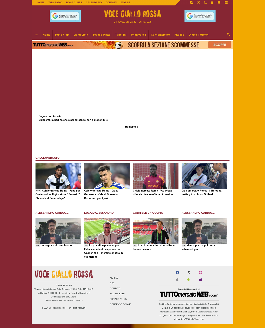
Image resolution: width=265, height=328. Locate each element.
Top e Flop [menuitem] (62, 34)
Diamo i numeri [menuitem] (199, 34)
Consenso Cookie (120, 304)
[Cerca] (228, 35)
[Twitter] (198, 2)
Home (40, 2)
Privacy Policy (118, 299)
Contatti (115, 288)
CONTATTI (111, 2)
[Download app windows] (226, 2)
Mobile (114, 278)
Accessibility (118, 294)
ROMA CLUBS (74, 2)
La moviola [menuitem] (81, 34)
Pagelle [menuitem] (179, 34)
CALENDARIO (94, 2)
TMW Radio (55, 2)
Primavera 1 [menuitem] (138, 34)
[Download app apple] (212, 2)
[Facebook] (191, 2)
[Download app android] (219, 2)
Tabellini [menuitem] (120, 34)
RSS (112, 283)
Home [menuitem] (46, 34)
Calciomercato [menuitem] (160, 34)
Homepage (131, 126)
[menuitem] (36, 35)
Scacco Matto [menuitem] (102, 34)
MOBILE (125, 2)
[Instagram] (205, 2)
